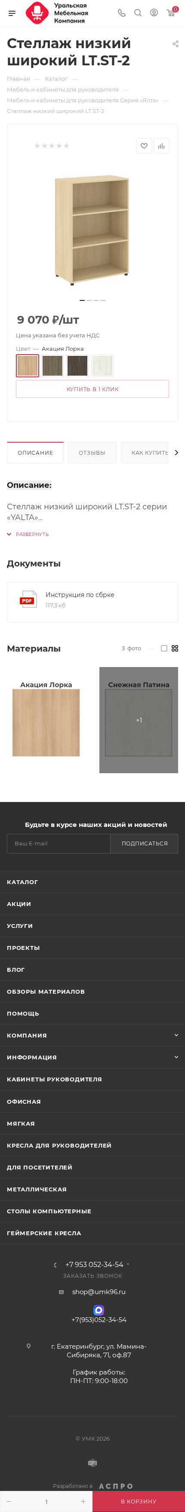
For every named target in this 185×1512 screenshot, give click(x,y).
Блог (16, 969)
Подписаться (145, 843)
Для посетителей (40, 1167)
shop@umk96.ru (99, 1292)
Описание (35, 453)
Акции (19, 903)
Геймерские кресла (44, 1233)
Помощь (23, 1013)
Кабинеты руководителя (54, 1079)
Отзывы (92, 453)
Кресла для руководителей (59, 1145)
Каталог (22, 881)
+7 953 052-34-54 (94, 1264)
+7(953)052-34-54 (98, 1320)
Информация (32, 1057)
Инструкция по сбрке (80, 595)
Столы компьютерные (49, 1211)
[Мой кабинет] (154, 13)
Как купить (151, 453)
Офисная (24, 1101)
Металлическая (37, 1189)
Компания (27, 1035)
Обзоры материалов (46, 991)
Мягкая (21, 1123)
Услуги (20, 925)
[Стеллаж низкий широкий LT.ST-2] (92, 228)
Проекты (23, 947)
